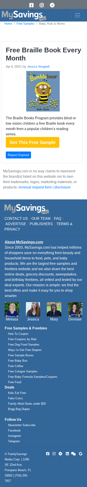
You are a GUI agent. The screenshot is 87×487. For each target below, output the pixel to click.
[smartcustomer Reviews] (74, 454)
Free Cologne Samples (22, 371)
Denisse (75, 319)
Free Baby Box (17, 360)
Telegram (14, 441)
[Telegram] (54, 5)
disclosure (62, 187)
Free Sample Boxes (21, 355)
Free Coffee (15, 366)
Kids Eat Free (17, 393)
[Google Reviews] (79, 454)
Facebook (14, 430)
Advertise (15, 224)
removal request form (35, 187)
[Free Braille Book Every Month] (42, 92)
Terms (62, 224)
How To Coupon (18, 333)
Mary (54, 319)
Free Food (14, 382)
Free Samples (26, 23)
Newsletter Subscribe (21, 425)
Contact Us (16, 218)
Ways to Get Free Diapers (25, 350)
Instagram (14, 436)
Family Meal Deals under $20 (27, 403)
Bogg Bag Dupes (19, 409)
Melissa (12, 319)
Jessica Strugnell (38, 66)
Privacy (12, 229)
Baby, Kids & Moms (52, 23)
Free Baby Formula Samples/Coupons (32, 376)
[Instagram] (43, 5)
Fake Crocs (15, 398)
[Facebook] (33, 5)
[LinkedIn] (67, 454)
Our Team (40, 218)
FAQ (57, 218)
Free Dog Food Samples (23, 344)
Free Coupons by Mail (22, 339)
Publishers (41, 224)
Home (8, 23)
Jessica (33, 319)
